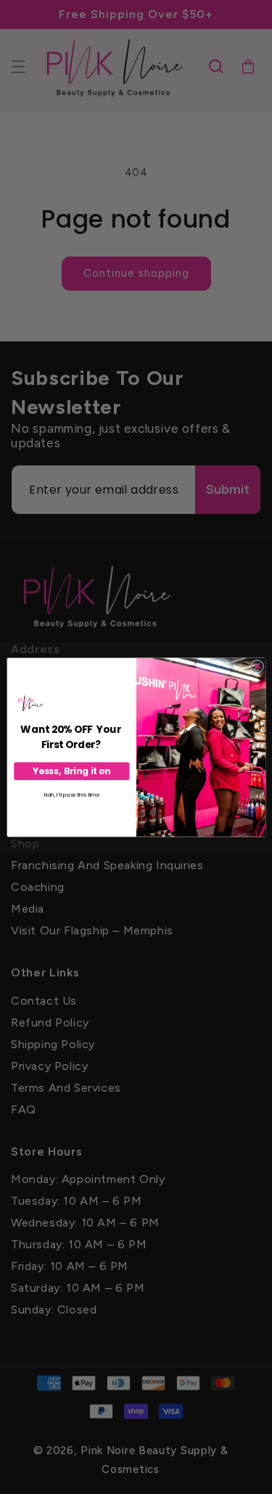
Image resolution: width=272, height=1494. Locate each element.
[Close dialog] (257, 666)
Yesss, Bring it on (71, 771)
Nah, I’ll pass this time (71, 795)
